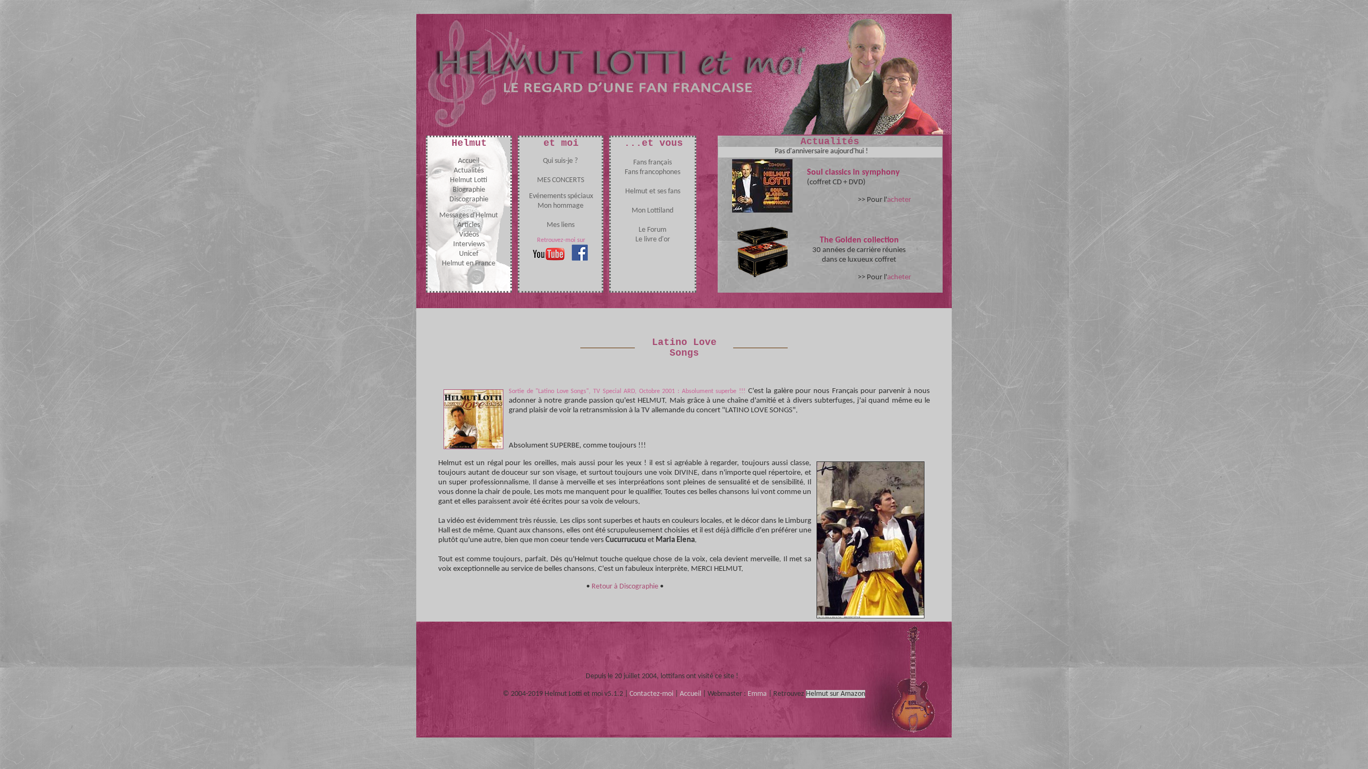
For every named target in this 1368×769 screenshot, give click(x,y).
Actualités (469, 171)
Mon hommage (561, 206)
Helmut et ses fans (652, 191)
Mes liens (560, 225)
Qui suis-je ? (560, 161)
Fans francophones (652, 172)
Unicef (468, 254)
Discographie (468, 199)
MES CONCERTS (560, 180)
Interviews (469, 244)
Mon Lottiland (652, 211)
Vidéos (469, 235)
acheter (899, 200)
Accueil (468, 161)
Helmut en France (468, 264)
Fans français (652, 163)
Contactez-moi (651, 694)
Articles (468, 225)
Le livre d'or (652, 240)
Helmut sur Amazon (835, 694)
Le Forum (652, 230)
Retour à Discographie (625, 587)
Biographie (469, 190)
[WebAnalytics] (761, 676)
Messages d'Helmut (468, 215)
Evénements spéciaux (561, 196)
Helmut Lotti (468, 180)
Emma (757, 694)
